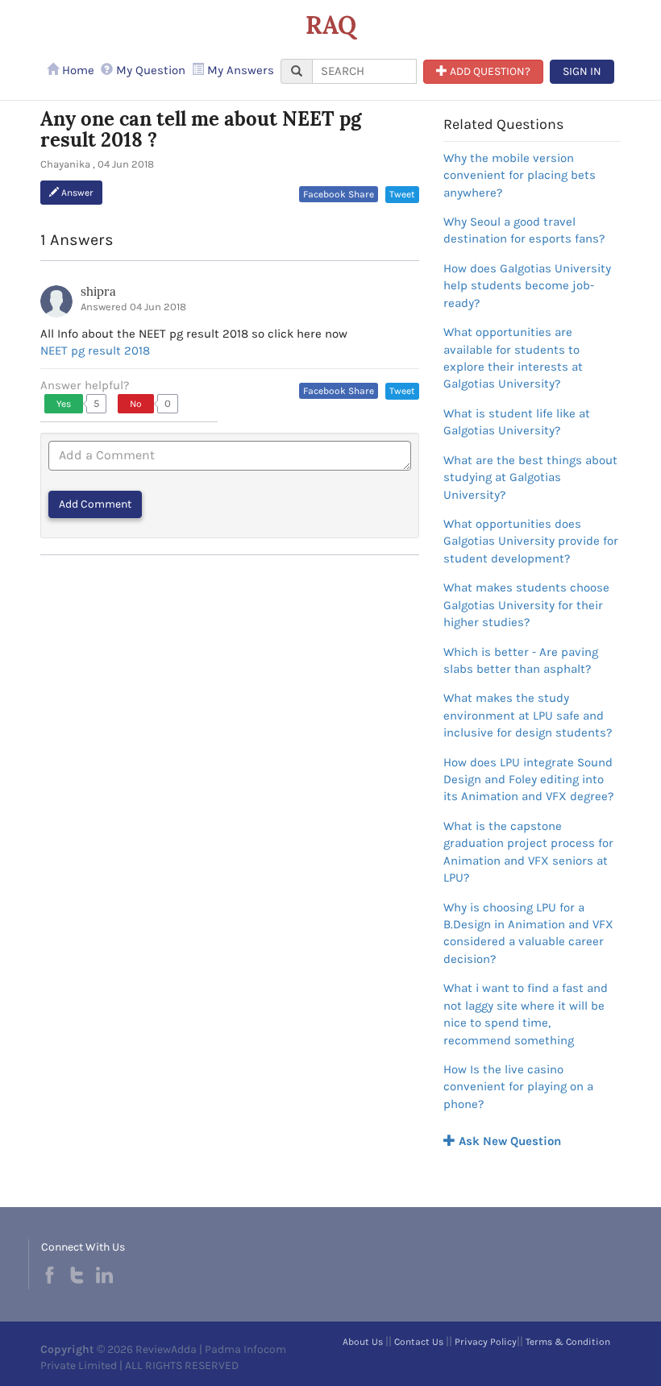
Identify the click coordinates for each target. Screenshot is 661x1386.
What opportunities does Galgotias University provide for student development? (530, 541)
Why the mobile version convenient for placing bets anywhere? (519, 175)
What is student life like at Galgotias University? (516, 422)
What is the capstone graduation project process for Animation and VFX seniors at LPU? (528, 852)
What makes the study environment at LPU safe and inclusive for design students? (527, 715)
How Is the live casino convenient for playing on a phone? (518, 1086)
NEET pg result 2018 (95, 350)
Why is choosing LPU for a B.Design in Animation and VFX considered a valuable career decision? (528, 933)
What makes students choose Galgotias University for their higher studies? (526, 604)
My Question (149, 70)
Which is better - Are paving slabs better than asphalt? (520, 660)
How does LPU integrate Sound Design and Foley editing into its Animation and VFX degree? (528, 779)
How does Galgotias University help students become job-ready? (527, 285)
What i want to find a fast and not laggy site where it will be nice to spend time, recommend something (525, 1014)
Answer (76, 192)
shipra (98, 291)
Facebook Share (338, 194)
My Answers (239, 70)
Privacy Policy (486, 1341)
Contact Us (418, 1341)
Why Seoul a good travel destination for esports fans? (524, 230)
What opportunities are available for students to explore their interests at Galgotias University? (513, 358)
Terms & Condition (568, 1341)
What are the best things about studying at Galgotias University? (530, 477)
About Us (363, 1341)
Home (76, 70)
